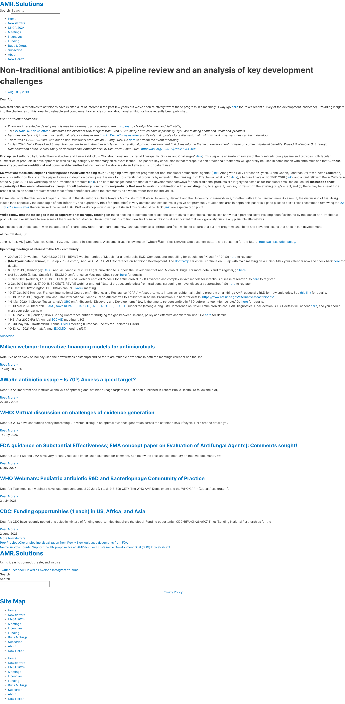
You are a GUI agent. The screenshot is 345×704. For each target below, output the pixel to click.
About (12, 55)
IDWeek (78, 288)
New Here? (16, 59)
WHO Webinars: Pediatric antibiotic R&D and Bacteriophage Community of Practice (102, 478)
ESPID (65, 324)
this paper (124, 126)
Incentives (15, 37)
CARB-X (83, 306)
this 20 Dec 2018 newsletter (119, 135)
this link (305, 292)
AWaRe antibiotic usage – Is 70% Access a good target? (68, 380)
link (199, 156)
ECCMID (57, 319)
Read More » (9, 364)
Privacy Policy (172, 592)
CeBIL (48, 270)
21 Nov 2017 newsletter (31, 131)
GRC (67, 301)
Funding (13, 41)
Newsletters (16, 23)
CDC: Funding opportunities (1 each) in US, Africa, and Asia (72, 511)
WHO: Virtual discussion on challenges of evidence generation (77, 412)
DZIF (95, 306)
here (235, 107)
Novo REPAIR (65, 306)
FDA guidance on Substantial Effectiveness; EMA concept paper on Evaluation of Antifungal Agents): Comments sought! (148, 445)
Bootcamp (182, 261)
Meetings (14, 32)
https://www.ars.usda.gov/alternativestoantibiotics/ (238, 297)
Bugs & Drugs (17, 46)
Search (5, 10)
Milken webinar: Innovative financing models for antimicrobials (77, 347)
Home (12, 19)
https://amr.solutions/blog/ (277, 242)
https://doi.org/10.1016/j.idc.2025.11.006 (168, 149)
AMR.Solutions (21, 3)
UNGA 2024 (16, 28)
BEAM (49, 306)
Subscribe (15, 50)
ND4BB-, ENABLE (113, 306)
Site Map (13, 601)
